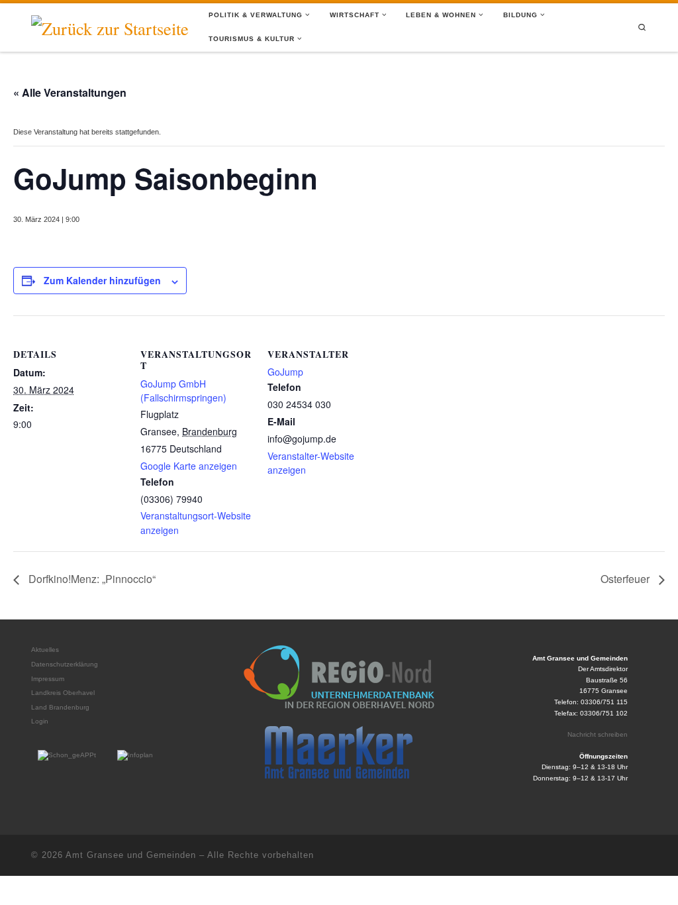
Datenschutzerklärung (64, 664)
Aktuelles (45, 649)
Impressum (47, 678)
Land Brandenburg (60, 707)
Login (39, 721)
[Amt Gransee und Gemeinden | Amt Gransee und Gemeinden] (110, 25)
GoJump (285, 371)
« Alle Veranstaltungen (69, 92)
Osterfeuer (626, 578)
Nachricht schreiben (597, 734)
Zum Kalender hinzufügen (102, 280)
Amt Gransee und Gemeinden (131, 855)
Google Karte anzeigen (188, 465)
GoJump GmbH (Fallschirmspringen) (183, 391)
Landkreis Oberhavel (63, 692)
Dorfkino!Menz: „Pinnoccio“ (91, 578)
